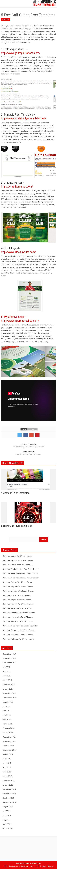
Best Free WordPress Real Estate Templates (20, 626)
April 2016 (7, 719)
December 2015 (9, 737)
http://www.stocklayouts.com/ (18, 252)
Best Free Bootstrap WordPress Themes (19, 613)
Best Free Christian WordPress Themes (18, 591)
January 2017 (8, 689)
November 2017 (9, 658)
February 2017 (8, 684)
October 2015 (8, 745)
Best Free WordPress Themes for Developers (21, 578)
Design (50, 866)
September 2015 (9, 750)
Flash (44, 866)
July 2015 (6, 759)
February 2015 (8, 780)
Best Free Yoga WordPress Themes (17, 599)
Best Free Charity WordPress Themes (17, 565)
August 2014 (8, 807)
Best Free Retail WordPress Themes (17, 608)
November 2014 (9, 793)
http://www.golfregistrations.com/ (20, 53)
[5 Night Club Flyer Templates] (28, 512)
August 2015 (8, 754)
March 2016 (7, 724)
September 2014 (9, 802)
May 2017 (7, 671)
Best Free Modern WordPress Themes (18, 604)
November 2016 (9, 693)
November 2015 (9, 741)
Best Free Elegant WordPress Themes (18, 586)
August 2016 (8, 702)
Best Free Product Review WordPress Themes (21, 569)
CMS (31, 866)
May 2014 (7, 820)
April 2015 (7, 772)
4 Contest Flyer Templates (15, 492)
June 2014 (7, 815)
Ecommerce (13, 866)
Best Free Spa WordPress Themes (16, 595)
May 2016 (7, 715)
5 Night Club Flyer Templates (16, 525)
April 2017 (7, 676)
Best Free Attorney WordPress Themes (18, 634)
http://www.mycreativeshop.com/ (20, 320)
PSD (5, 866)
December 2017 (9, 654)
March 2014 (7, 828)
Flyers (34, 429)
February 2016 (8, 728)
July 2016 (6, 706)
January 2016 (8, 732)
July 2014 (6, 811)
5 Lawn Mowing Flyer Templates (28, 454)
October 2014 (8, 798)
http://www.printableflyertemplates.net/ (23, 118)
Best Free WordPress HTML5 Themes (18, 621)
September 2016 (9, 697)
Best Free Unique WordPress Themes (18, 617)
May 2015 (7, 767)
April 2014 (7, 824)
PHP (37, 866)
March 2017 (7, 680)
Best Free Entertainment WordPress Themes (20, 573)
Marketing (5, 19)
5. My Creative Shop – (13, 316)
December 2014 (9, 789)
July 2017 (6, 667)
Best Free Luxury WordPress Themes (17, 556)
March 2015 (7, 776)
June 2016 (7, 711)
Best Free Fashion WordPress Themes (18, 560)
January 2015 (8, 785)
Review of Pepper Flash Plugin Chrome (28, 446)
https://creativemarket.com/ (17, 186)
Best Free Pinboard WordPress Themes (18, 639)
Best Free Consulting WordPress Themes (19, 630)
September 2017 (9, 663)
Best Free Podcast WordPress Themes (18, 582)
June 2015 (7, 763)
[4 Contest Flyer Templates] (28, 479)
